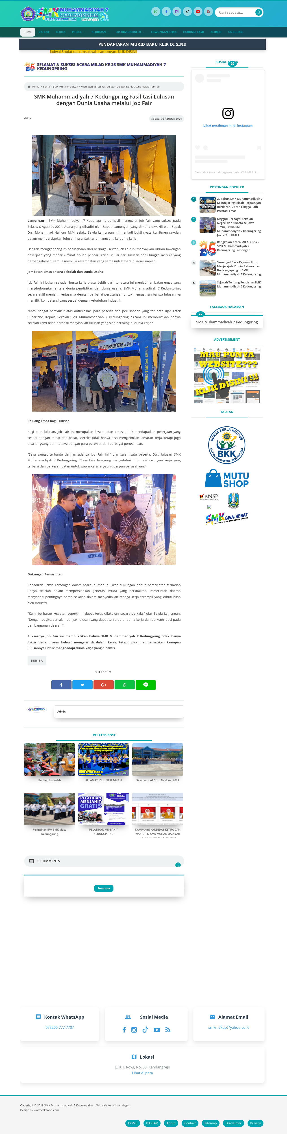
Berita (37, 660)
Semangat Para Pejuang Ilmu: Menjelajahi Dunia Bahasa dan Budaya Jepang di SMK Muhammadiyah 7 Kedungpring (239, 268)
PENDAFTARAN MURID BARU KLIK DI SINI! (142, 44)
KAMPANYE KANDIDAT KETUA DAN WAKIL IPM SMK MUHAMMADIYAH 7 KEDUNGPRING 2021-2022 (157, 834)
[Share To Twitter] (82, 684)
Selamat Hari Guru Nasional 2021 (157, 780)
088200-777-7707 (60, 1027)
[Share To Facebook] (61, 684)
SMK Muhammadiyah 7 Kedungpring (227, 322)
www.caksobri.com (46, 1110)
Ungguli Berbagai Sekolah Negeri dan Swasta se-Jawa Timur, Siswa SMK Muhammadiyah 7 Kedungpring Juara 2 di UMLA (239, 227)
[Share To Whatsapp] (125, 684)
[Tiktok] (187, 11)
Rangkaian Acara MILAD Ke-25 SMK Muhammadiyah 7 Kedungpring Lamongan (238, 246)
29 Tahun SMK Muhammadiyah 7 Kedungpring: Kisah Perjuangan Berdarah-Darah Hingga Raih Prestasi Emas (239, 205)
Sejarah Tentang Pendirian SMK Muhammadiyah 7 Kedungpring (239, 284)
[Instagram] (177, 11)
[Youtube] (198, 11)
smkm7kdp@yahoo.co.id (229, 1027)
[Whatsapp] (156, 11)
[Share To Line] (146, 685)
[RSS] (208, 11)
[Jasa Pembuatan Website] (227, 402)
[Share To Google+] (103, 684)
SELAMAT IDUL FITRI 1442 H (103, 780)
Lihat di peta (142, 1072)
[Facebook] (166, 11)
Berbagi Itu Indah (49, 780)
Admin (61, 711)
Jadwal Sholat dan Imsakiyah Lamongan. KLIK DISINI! (48, 51)
